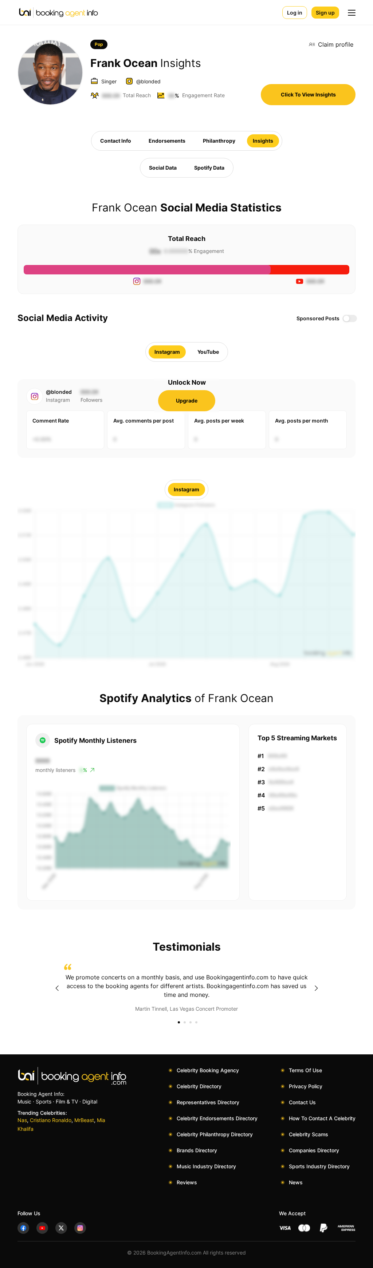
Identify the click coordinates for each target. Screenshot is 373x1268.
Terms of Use (305, 1070)
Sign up (325, 12)
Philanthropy (219, 141)
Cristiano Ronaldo (50, 1120)
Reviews (187, 1182)
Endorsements (167, 141)
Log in (294, 12)
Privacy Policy (305, 1086)
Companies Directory (314, 1150)
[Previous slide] (56, 988)
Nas (22, 1120)
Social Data (163, 168)
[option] (186, 988)
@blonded (148, 81)
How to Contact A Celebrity (322, 1118)
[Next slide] (316, 988)
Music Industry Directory (206, 1166)
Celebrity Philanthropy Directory (215, 1134)
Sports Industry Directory (319, 1166)
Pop (99, 44)
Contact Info (115, 141)
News (296, 1182)
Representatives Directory (208, 1102)
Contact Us (302, 1102)
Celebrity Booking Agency (208, 1070)
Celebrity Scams (308, 1134)
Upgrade (186, 400)
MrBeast (84, 1120)
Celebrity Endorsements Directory (217, 1118)
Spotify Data (209, 168)
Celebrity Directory (199, 1086)
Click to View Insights (308, 94)
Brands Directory (197, 1150)
